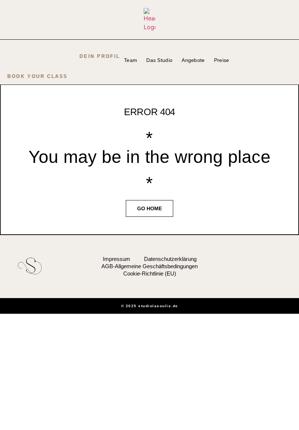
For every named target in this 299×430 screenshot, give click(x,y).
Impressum (116, 259)
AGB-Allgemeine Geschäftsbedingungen (149, 266)
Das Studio (159, 60)
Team (130, 60)
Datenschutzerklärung (170, 259)
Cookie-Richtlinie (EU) (149, 273)
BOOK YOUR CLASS (37, 76)
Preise (221, 60)
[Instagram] (263, 266)
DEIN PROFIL (99, 56)
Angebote (193, 60)
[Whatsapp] (275, 266)
